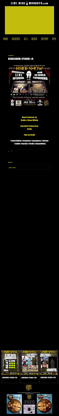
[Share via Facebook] (8, 151)
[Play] (32, 412)
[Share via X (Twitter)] (11, 151)
